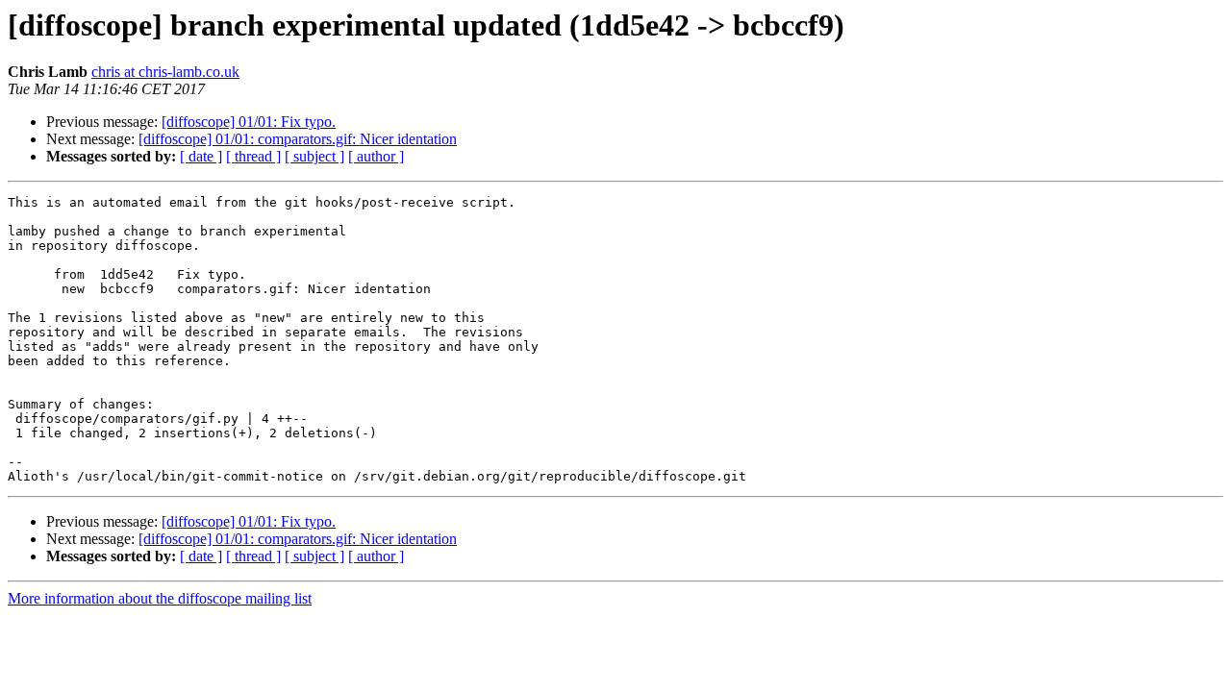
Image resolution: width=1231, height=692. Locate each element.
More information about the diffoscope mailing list (160, 598)
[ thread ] (253, 156)
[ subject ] (314, 156)
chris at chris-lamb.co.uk (165, 71)
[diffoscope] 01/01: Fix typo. (249, 121)
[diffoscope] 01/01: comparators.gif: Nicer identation (297, 139)
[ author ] (376, 156)
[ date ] (201, 156)
